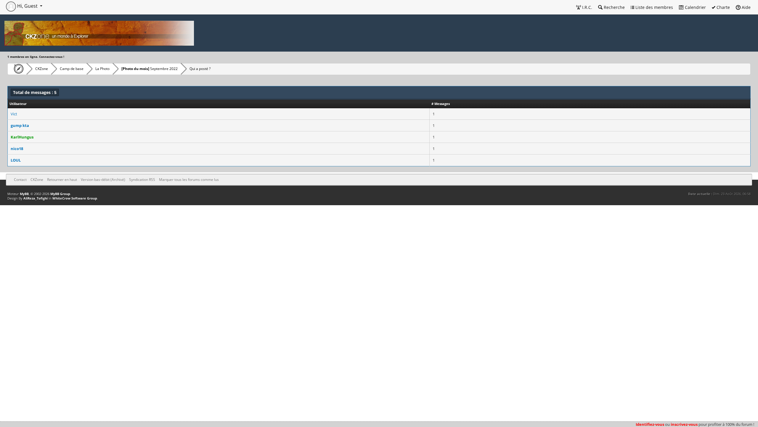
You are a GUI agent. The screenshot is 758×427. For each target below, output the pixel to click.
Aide (746, 7)
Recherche (614, 7)
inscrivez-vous (684, 424)
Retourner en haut (62, 179)
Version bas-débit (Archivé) (103, 179)
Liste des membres (653, 7)
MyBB (24, 194)
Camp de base (71, 68)
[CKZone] (17, 68)
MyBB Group (60, 194)
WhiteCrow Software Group (74, 198)
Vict (14, 114)
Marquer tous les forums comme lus (189, 179)
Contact (20, 179)
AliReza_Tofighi (35, 198)
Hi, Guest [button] (27, 6)
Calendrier (695, 7)
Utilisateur (18, 103)
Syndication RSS (142, 179)
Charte (722, 7)
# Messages (440, 103)
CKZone (41, 68)
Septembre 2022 (149, 68)
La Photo (102, 68)
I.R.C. (586, 7)
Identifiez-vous (650, 424)
